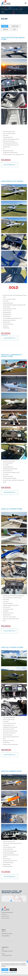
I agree (5, 969)
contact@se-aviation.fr (7, 951)
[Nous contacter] (14, 898)
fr (1, 11)
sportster (14, 26)
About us (4, 931)
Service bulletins (5, 935)
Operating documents (7, 933)
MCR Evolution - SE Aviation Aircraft (9, 9)
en (3, 11)
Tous (4, 26)
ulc (14, 29)
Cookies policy (13, 972)
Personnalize (4, 972)
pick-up (5, 29)
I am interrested (9, 165)
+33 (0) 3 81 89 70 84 (6, 955)
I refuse (13, 969)
